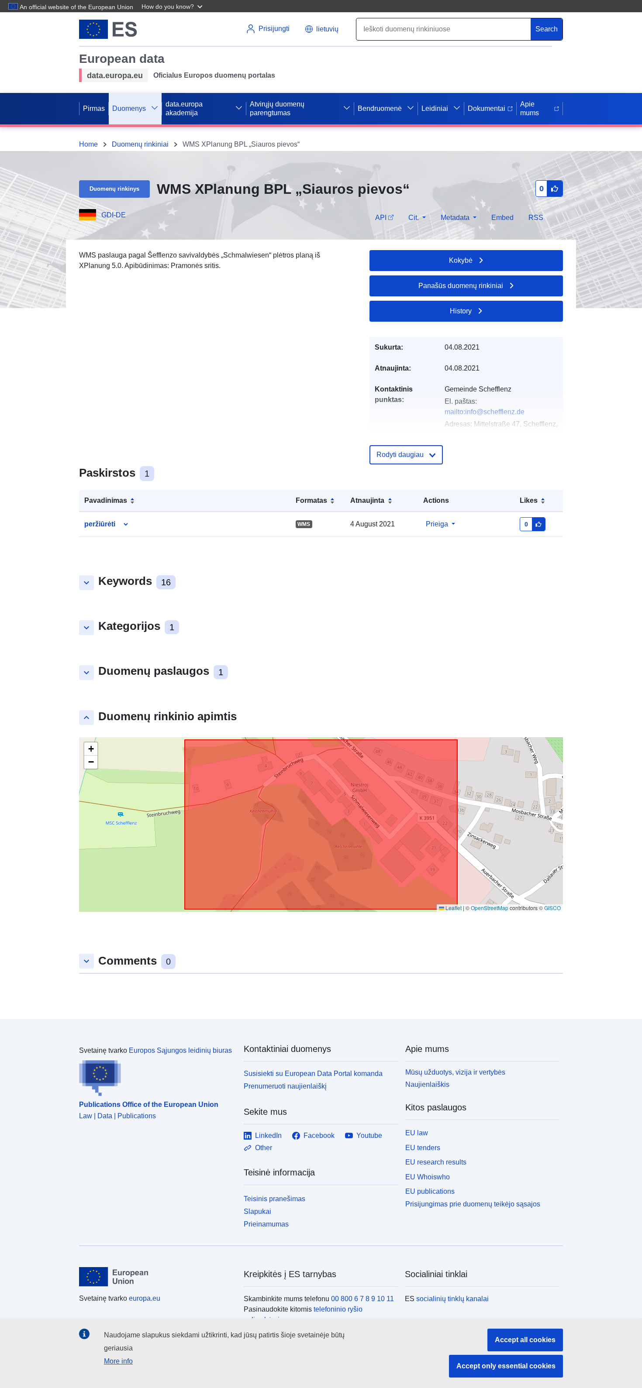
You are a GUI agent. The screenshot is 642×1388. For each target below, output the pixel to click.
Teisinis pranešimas (274, 1198)
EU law (416, 1133)
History (461, 311)
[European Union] (156, 1276)
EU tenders (422, 1147)
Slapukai (257, 1211)
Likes (529, 500)
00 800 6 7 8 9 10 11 (362, 1298)
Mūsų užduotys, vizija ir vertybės (455, 1072)
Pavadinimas (105, 500)
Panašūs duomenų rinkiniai (460, 285)
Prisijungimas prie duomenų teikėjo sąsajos (472, 1204)
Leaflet (453, 907)
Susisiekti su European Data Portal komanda (313, 1073)
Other (263, 1147)
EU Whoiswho (427, 1177)
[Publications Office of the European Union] (156, 1076)
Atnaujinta (367, 500)
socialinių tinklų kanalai (452, 1298)
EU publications (430, 1191)
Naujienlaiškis (427, 1084)
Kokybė (461, 260)
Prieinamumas (266, 1224)
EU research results (435, 1162)
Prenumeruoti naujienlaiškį (285, 1086)
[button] (173, 6)
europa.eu (144, 1298)
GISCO (552, 907)
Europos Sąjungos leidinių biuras (180, 1050)
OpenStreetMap (489, 907)
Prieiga (437, 524)
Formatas (311, 500)
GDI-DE (113, 215)
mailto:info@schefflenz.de (485, 412)
